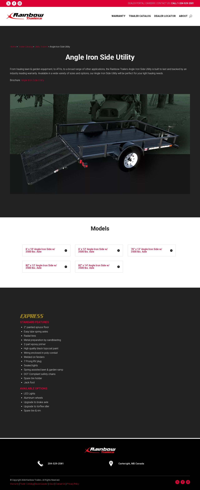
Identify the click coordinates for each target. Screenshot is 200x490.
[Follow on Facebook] (14, 3)
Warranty (118, 16)
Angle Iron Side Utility (32, 80)
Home (13, 46)
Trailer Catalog (140, 16)
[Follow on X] (8, 3)
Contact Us (163, 3)
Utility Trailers (41, 46)
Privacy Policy (73, 484)
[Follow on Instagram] (20, 3)
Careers (150, 3)
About (183, 16)
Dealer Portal (136, 3)
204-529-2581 (56, 463)
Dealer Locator (165, 16)
